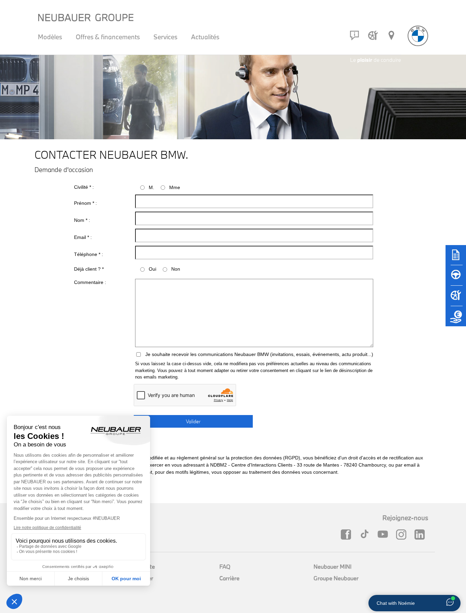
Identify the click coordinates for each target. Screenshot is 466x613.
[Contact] (354, 35)
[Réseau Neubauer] (391, 35)
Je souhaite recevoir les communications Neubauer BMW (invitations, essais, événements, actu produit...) (259, 354)
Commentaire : (90, 282)
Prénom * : (85, 203)
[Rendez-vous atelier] (373, 35)
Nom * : (82, 220)
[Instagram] (403, 534)
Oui (152, 269)
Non (175, 269)
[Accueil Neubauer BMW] (418, 36)
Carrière (229, 578)
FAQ (224, 566)
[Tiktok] (366, 534)
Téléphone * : (88, 254)
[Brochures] (456, 258)
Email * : (83, 237)
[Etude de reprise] (456, 319)
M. (151, 187)
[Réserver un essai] (456, 278)
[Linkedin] (421, 534)
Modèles (50, 37)
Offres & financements (108, 37)
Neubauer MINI (332, 566)
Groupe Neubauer (336, 578)
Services (165, 37)
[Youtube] (384, 534)
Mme (174, 187)
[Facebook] (347, 534)
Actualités (205, 37)
